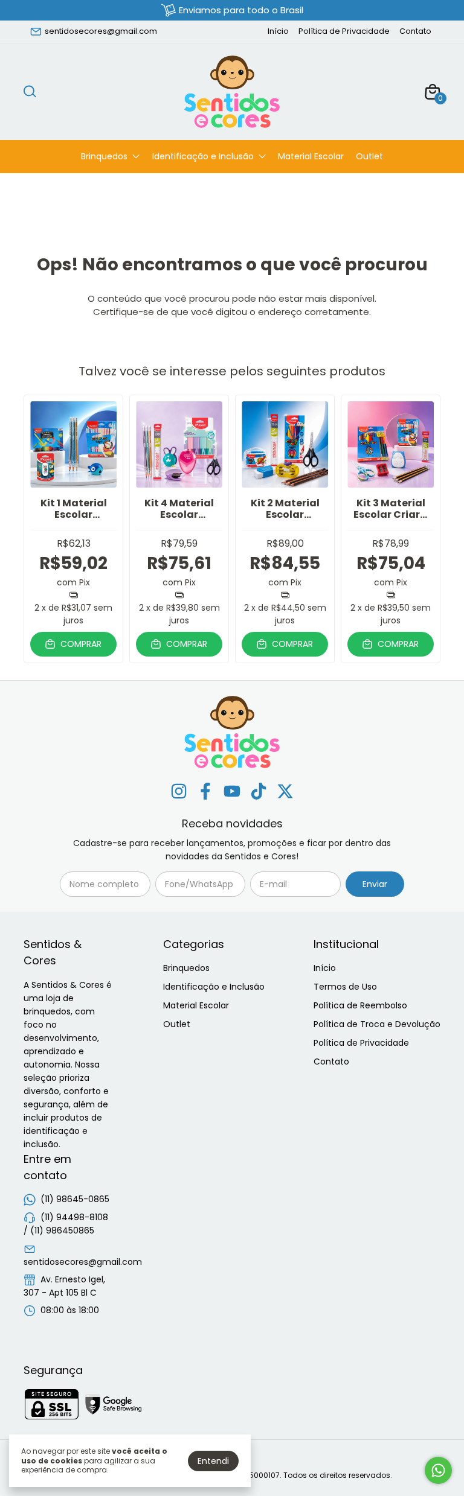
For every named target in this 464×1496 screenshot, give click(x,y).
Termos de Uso (345, 987)
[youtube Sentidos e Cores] (232, 792)
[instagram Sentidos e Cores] (179, 792)
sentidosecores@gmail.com (101, 31)
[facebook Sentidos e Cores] (205, 792)
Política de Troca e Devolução (377, 1024)
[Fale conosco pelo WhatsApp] (438, 1470)
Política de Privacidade (344, 31)
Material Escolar (311, 156)
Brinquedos (104, 156)
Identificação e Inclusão (203, 156)
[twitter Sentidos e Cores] (285, 792)
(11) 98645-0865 (74, 1199)
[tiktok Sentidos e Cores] (258, 792)
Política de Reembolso (360, 1005)
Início (278, 31)
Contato (415, 31)
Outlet (369, 156)
